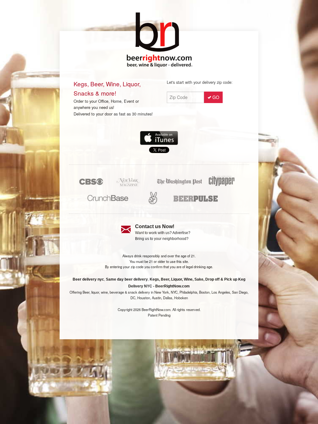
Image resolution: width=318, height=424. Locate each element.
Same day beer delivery (127, 279)
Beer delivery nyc (88, 279)
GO (215, 97)
